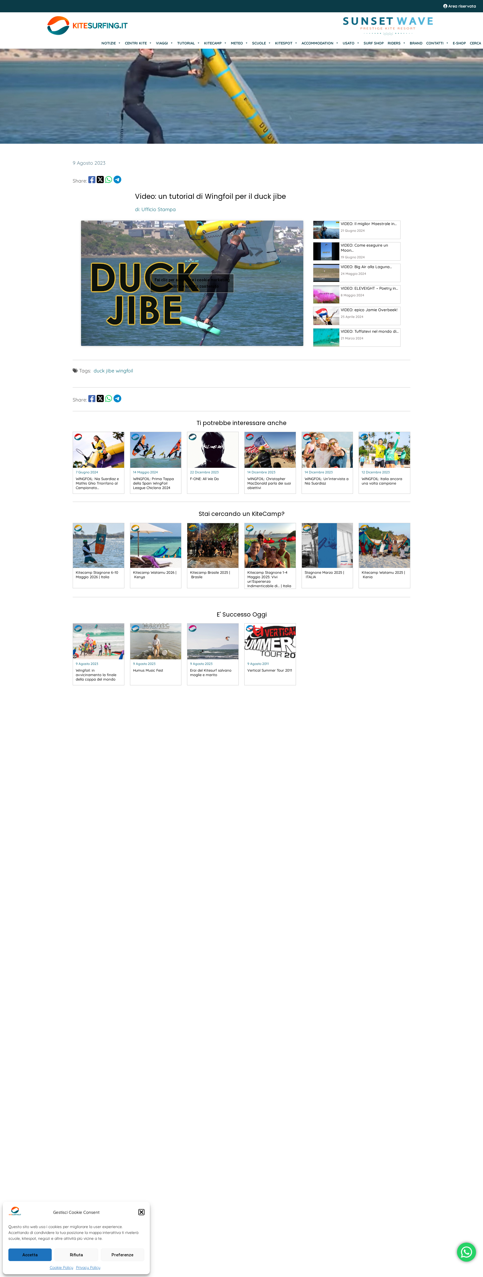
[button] (141, 1212)
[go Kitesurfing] (326, 230)
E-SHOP (459, 43)
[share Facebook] (91, 181)
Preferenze (122, 1254)
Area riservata (461, 6)
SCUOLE (259, 43)
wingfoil (124, 370)
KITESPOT (283, 43)
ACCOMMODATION (317, 43)
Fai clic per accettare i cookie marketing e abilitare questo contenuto (192, 283)
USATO (348, 43)
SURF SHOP (374, 43)
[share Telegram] (117, 181)
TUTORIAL (186, 43)
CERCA (475, 43)
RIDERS (394, 43)
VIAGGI (162, 43)
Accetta (30, 1254)
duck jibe (104, 370)
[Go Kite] (88, 34)
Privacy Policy (88, 1267)
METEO (237, 43)
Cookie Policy (61, 1267)
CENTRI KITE (136, 43)
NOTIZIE (108, 43)
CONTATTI (435, 43)
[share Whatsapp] (108, 181)
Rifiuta (76, 1254)
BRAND (416, 43)
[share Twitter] (100, 181)
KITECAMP (213, 43)
